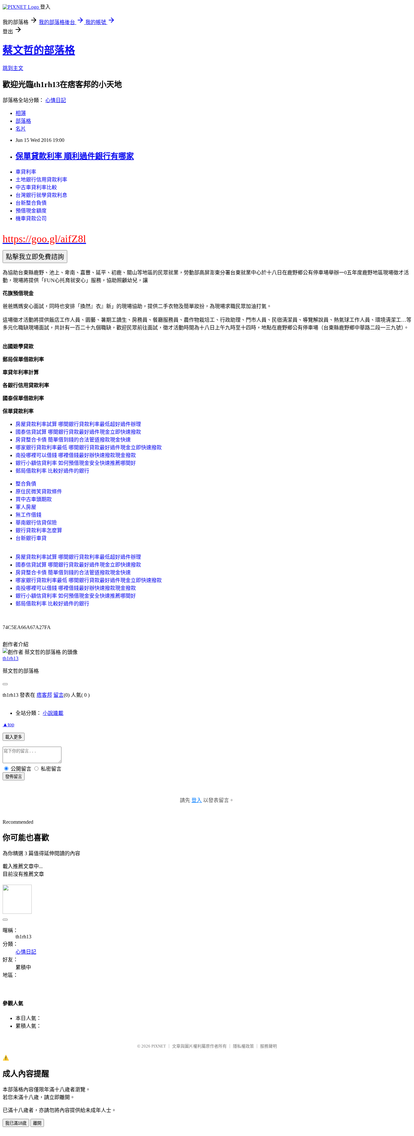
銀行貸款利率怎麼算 (39, 530)
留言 (58, 695)
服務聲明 (268, 1046)
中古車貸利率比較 (36, 187)
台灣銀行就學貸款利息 (41, 195)
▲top (8, 724)
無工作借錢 (28, 515)
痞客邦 (44, 695)
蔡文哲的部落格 (39, 50)
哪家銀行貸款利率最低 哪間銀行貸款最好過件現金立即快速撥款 (89, 447)
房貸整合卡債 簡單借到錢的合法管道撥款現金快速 (73, 439)
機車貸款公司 (31, 218)
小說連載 (53, 713)
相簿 (21, 113)
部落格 (23, 121)
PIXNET (158, 1046)
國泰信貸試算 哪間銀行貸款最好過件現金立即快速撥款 (78, 432)
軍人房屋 (26, 507)
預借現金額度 (31, 210)
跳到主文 (13, 68)
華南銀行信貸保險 (36, 522)
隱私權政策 (243, 1046)
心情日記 (55, 100)
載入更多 (13, 737)
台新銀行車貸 (31, 538)
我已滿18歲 (16, 1123)
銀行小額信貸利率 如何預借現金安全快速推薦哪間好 (76, 463)
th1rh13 (10, 658)
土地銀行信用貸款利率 (41, 179)
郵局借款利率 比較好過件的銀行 (52, 471)
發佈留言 (13, 776)
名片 (21, 129)
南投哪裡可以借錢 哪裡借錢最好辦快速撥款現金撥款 (76, 455)
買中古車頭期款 (34, 499)
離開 (37, 1123)
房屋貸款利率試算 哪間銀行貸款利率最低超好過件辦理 (78, 424)
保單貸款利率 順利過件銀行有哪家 (75, 156)
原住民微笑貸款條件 (39, 491)
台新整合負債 (31, 203)
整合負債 (26, 484)
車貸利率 (26, 172)
